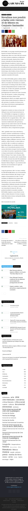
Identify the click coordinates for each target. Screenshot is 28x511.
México (15, 449)
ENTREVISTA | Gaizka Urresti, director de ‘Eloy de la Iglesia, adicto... (18, 329)
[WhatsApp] (13, 31)
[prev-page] (2, 294)
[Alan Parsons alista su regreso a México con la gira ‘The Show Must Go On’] (5, 272)
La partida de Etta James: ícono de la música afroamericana (17, 314)
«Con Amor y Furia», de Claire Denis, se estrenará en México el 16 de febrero (20, 243)
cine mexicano (8, 399)
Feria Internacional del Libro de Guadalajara (11, 410)
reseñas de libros (15, 454)
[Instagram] (14, 491)
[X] (6, 31)
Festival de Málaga (8, 415)
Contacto (14, 502)
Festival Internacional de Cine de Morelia (12, 433)
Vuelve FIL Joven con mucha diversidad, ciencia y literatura (18, 321)
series (10, 457)
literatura (6, 449)
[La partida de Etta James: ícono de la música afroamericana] (5, 314)
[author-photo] (14, 253)
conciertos (10, 222)
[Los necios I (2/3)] (5, 307)
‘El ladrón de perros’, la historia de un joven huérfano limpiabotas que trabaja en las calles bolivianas (13, 341)
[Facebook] (2, 31)
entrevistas (7, 407)
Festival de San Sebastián (9, 418)
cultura (11, 404)
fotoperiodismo (16, 444)
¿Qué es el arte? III (6, 354)
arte (12, 397)
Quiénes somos (6, 500)
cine (17, 397)
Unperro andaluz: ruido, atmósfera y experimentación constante (18, 288)
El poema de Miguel (7, 351)
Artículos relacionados (7, 266)
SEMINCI (4, 457)
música (15, 222)
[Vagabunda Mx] (14, 3)
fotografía (6, 444)
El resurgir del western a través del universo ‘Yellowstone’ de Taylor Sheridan (7, 243)
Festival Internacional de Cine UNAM (11, 441)
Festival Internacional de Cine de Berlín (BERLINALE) (12, 425)
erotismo (16, 407)
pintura (17, 452)
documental (20, 404)
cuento (4, 404)
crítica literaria (8, 402)
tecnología (5, 459)
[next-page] (5, 294)
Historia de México (13, 447)
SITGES (15, 457)
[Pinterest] (9, 31)
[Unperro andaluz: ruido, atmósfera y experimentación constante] (5, 288)
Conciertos (9, 14)
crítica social (20, 402)
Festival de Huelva (8, 413)
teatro (20, 457)
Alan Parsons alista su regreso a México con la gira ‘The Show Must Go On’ (18, 272)
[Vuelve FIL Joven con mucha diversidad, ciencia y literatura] (5, 322)
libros (19, 447)
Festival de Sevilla (8, 420)
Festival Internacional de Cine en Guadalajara (12, 437)
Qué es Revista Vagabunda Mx (15, 499)
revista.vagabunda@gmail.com (14, 487)
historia (5, 446)
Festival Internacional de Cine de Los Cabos (13, 429)
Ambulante (6, 397)
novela (12, 452)
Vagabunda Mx (6, 28)
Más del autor (17, 266)
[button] (2, 9)
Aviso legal (13, 500)
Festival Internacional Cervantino (13, 422)
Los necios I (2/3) (14, 305)
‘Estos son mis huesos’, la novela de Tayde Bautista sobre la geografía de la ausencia (14, 358)
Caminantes (7, 12)
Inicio (2, 12)
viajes (11, 459)
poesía (5, 454)
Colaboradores (20, 500)
